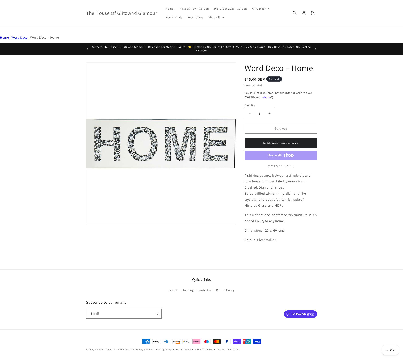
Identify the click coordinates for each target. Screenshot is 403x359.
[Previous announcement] (87, 49)
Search (173, 290)
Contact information (228, 349)
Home (4, 37)
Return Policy (225, 290)
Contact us (205, 290)
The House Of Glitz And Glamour (112, 349)
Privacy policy (164, 349)
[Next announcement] (315, 49)
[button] (260, 8)
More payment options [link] (281, 165)
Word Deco (19, 37)
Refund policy (183, 349)
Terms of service (203, 349)
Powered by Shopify (141, 349)
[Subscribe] (156, 314)
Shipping (188, 290)
